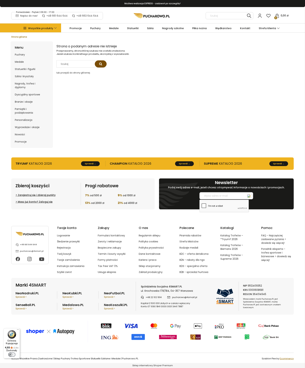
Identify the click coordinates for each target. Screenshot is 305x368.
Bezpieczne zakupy (109, 247)
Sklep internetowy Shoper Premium (152, 365)
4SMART (37, 285)
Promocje (21, 141)
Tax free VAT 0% (108, 266)
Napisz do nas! (29, 15)
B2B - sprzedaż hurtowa (194, 272)
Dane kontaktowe (149, 254)
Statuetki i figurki (25, 69)
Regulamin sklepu (149, 235)
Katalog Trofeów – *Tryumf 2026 (231, 237)
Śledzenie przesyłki (68, 241)
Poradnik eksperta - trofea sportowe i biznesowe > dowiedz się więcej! (276, 254)
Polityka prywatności (151, 247)
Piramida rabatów (190, 235)
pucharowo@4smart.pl (32, 251)
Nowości (20, 134)
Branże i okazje (24, 102)
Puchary (20, 54)
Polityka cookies (148, 241)
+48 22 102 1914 (154, 297)
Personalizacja (23, 120)
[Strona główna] (152, 15)
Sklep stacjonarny (149, 266)
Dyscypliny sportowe (27, 94)
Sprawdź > (21, 296)
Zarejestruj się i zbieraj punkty (37, 195)
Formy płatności (108, 260)
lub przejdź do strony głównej (73, 72)
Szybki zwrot (64, 272)
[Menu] (18, 330)
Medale (19, 62)
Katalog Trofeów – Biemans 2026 (231, 247)
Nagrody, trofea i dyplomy (25, 85)
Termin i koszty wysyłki (111, 254)
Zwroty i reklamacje (110, 241)
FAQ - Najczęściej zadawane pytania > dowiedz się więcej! (273, 239)
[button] (40, 28)
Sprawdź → (90, 163)
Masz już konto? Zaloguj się (35, 202)
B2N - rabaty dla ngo (192, 260)
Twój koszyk (64, 254)
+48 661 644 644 (57, 15)
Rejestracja (64, 247)
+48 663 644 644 (87, 15)
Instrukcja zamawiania (70, 266)
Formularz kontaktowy (111, 235)
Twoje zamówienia (68, 260)
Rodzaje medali (189, 247)
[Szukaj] (249, 16)
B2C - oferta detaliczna (194, 254)
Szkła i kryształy (24, 76)
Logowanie (63, 235)
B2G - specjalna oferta (193, 266)
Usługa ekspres (107, 272)
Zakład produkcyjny (151, 272)
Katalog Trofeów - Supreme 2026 (231, 257)
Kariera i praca (147, 260)
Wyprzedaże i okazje (27, 127)
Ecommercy (287, 358)
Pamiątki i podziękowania (24, 110)
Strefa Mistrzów (189, 241)
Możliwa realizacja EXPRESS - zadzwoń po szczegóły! (152, 3)
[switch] (11, 354)
